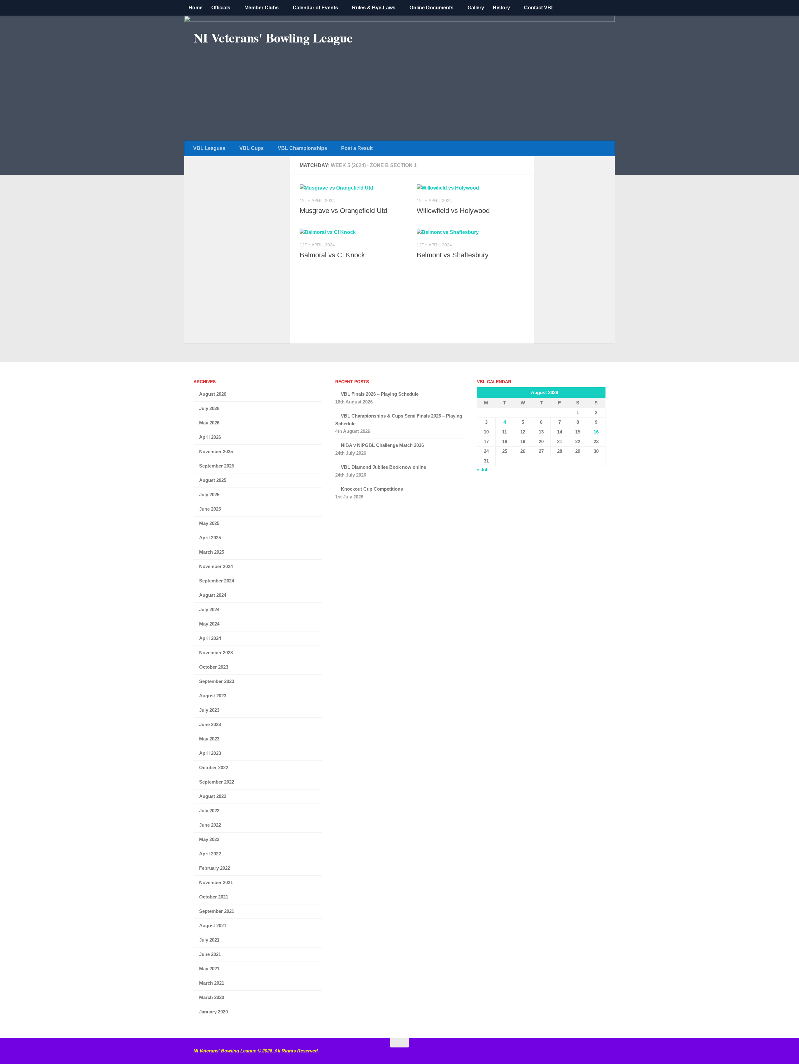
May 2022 (209, 839)
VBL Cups (251, 148)
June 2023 (210, 724)
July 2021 (209, 940)
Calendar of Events (315, 7)
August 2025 (212, 480)
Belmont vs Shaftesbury (452, 255)
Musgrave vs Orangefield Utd (343, 211)
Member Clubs (261, 7)
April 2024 (210, 638)
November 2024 (216, 566)
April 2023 (210, 753)
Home (196, 7)
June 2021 (210, 954)
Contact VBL (539, 7)
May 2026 (209, 422)
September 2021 (216, 911)
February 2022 (214, 868)
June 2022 (210, 825)
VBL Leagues (209, 148)
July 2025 (209, 494)
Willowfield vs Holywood (453, 211)
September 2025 (216, 465)
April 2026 (210, 437)
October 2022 (213, 767)
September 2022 (216, 781)
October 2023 (213, 667)
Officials (220, 7)
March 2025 (211, 552)
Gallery (476, 7)
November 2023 (216, 652)
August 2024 (212, 595)
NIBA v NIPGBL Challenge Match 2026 (382, 445)
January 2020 (213, 1011)
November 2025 (216, 451)
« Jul (482, 469)
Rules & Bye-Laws (373, 7)
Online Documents (431, 7)
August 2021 (212, 925)
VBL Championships (302, 148)
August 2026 (212, 394)
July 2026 (209, 408)
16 (596, 431)
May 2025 (209, 523)
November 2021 (216, 882)
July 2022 (209, 810)
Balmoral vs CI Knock (332, 255)
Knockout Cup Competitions (372, 489)
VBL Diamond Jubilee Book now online (383, 467)
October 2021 (213, 896)
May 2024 (209, 623)
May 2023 (209, 738)
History (501, 7)
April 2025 (210, 537)
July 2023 (209, 710)
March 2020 (211, 997)
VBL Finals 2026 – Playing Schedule (380, 394)
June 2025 (210, 509)
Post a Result (357, 148)
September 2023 (216, 681)
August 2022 (212, 796)
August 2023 (212, 695)
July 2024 (209, 609)
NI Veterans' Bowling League (273, 37)
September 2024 (216, 580)
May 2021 (209, 968)
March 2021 (211, 983)
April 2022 (210, 853)
